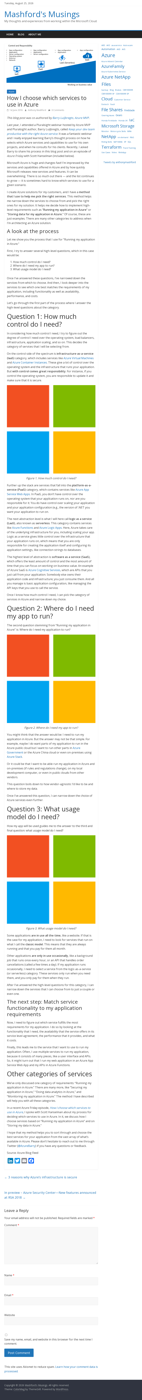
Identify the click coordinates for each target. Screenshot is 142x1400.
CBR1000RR (128, 90)
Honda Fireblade (109, 120)
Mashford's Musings (42, 14)
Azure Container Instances (29, 362)
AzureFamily (113, 66)
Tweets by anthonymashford (119, 162)
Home (10, 34)
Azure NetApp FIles (116, 80)
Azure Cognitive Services (44, 570)
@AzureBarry (26, 1146)
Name (9, 1275)
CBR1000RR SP (107, 94)
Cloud (107, 99)
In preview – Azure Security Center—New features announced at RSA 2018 (50, 1195)
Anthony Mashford (37, 110)
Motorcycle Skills (118, 131)
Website (9, 1315)
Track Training (129, 148)
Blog (21, 34)
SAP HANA (117, 142)
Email (9, 1295)
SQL (129, 142)
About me (34, 34)
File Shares (112, 109)
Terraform (111, 147)
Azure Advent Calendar (112, 61)
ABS (103, 45)
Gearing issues (107, 115)
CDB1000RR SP (122, 94)
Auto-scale (128, 45)
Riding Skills (106, 142)
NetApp (108, 136)
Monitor (105, 131)
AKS (108, 45)
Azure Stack (14, 757)
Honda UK (123, 120)
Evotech (105, 104)
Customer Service (122, 99)
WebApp (122, 152)
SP (125, 142)
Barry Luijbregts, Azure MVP (70, 118)
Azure (11, 91)
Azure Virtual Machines (79, 358)
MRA (129, 131)
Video (114, 152)
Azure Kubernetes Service (113, 71)
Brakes (118, 90)
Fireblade (129, 110)
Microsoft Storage (117, 126)
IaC (132, 119)
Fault (112, 104)
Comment (11, 1225)
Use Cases (105, 152)
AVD (118, 49)
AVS (123, 49)
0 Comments (57, 110)
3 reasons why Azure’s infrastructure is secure (40, 1177)
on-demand (123, 137)
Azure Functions (22, 528)
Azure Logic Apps (50, 528)
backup (104, 90)
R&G (132, 137)
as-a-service (117, 45)
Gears (119, 115)
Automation (108, 49)
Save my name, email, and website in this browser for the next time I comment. (48, 1342)
